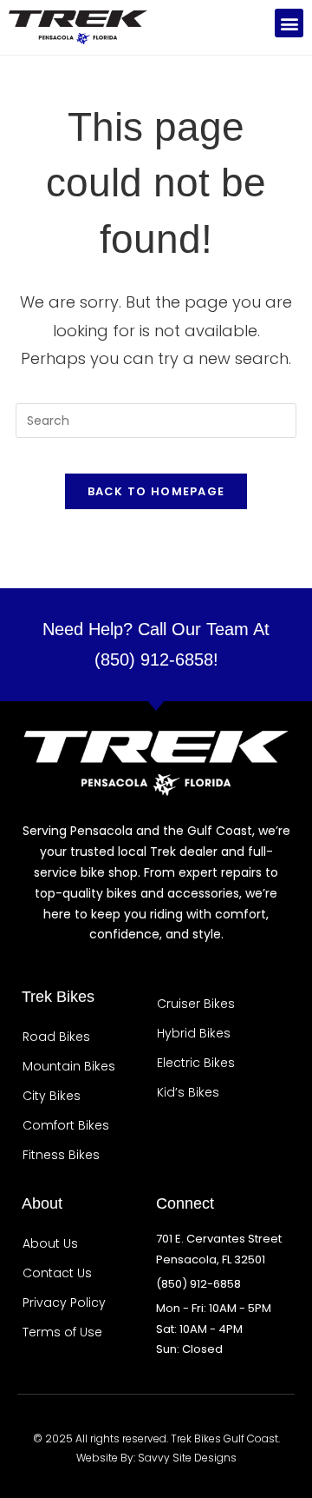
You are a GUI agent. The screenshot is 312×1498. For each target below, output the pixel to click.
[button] (289, 23)
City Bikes (52, 1095)
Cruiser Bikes (196, 1003)
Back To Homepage (156, 491)
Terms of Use (62, 1332)
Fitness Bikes (61, 1154)
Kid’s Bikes (188, 1092)
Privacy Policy (64, 1302)
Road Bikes (56, 1036)
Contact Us (57, 1273)
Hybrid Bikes (194, 1033)
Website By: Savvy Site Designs (156, 1457)
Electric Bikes (196, 1062)
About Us (50, 1243)
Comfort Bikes (66, 1125)
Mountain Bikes (69, 1066)
